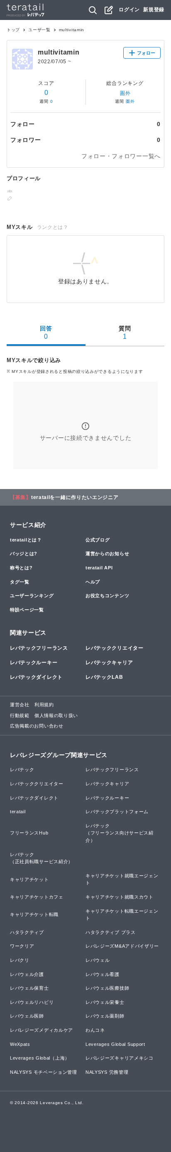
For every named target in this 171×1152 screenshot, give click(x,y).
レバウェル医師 (27, 1015)
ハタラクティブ (27, 932)
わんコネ (95, 1030)
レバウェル (98, 960)
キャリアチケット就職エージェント (122, 879)
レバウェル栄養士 (105, 1002)
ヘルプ (93, 581)
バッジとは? (23, 553)
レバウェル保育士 (29, 988)
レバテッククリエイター (115, 648)
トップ (13, 29)
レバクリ (19, 960)
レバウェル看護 (103, 974)
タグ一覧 (19, 581)
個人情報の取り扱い (56, 715)
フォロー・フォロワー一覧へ (121, 156)
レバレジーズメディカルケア (41, 1030)
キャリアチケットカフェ (37, 896)
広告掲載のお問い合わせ (37, 725)
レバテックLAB (104, 677)
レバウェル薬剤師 (105, 1015)
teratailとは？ (26, 539)
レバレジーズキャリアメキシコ (120, 1057)
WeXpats (20, 1044)
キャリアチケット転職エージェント (122, 915)
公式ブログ (98, 539)
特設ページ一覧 (27, 609)
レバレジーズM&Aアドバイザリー (122, 945)
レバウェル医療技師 (107, 988)
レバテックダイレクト (36, 677)
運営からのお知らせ (107, 553)
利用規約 (44, 704)
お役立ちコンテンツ (107, 595)
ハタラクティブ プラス (111, 932)
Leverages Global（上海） (40, 1057)
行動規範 (19, 715)
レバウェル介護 (27, 974)
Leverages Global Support (115, 1044)
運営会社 (19, 704)
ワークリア (22, 945)
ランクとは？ (52, 227)
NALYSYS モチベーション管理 (43, 1072)
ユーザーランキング (32, 595)
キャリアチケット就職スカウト (120, 896)
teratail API (99, 567)
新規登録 (153, 9)
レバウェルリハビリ (32, 1002)
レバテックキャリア (109, 662)
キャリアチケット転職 (34, 914)
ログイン (129, 9)
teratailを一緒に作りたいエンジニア (75, 497)
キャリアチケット (29, 879)
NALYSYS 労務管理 (107, 1072)
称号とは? (21, 567)
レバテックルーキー (33, 662)
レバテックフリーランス (39, 648)
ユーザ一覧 (39, 29)
